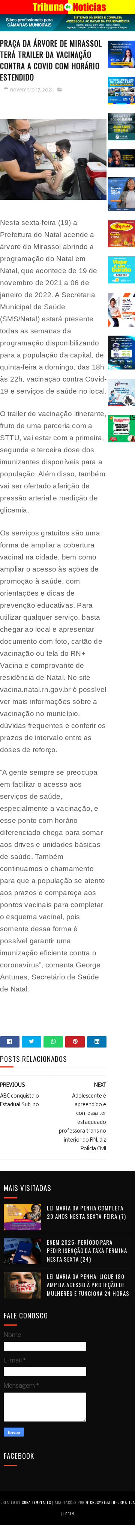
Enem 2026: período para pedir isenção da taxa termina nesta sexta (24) (87, 1250)
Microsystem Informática (110, 1502)
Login (68, 1513)
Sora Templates (36, 1502)
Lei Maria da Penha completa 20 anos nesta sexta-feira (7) (86, 1212)
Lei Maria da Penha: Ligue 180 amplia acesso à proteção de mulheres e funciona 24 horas (88, 1284)
